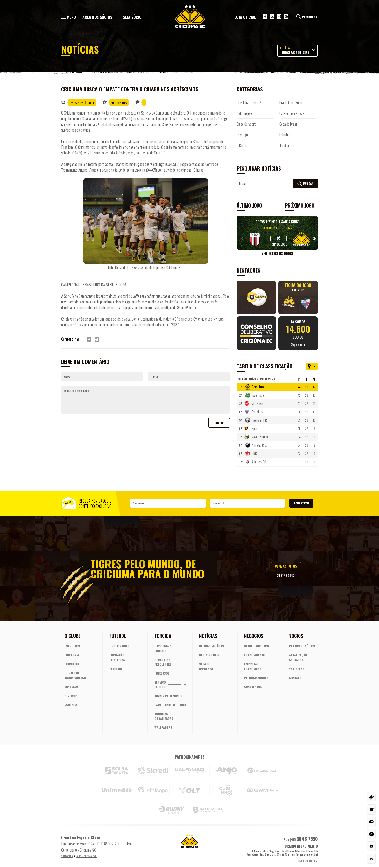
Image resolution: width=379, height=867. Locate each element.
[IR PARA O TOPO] (371, 859)
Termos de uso (67, 856)
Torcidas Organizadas (163, 716)
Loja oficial (245, 17)
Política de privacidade (86, 856)
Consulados (253, 686)
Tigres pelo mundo (168, 695)
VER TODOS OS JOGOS (277, 253)
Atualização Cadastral (298, 657)
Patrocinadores (256, 677)
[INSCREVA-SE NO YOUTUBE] (371, 846)
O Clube (241, 145)
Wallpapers (163, 727)
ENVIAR (219, 423)
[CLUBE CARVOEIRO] (371, 834)
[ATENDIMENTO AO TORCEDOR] (371, 822)
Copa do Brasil (288, 124)
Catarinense (244, 113)
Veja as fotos (286, 566)
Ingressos (162, 673)
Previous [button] (241, 238)
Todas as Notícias (295, 50)
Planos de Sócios (302, 646)
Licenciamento (254, 655)
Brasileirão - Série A (249, 102)
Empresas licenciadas (252, 666)
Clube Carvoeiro (246, 124)
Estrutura (285, 134)
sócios (298, 333)
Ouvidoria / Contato (162, 648)
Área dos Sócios (97, 17)
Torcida (284, 145)
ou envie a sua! (286, 575)
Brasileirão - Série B (291, 102)
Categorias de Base (291, 113)
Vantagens (296, 668)
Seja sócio (132, 17)
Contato (70, 704)
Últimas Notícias (211, 646)
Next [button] (313, 238)
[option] (277, 232)
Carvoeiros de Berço (170, 704)
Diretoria (71, 655)
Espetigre (243, 134)
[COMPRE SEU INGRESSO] (371, 797)
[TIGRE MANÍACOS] (371, 809)
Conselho (71, 664)
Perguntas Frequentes (163, 661)
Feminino (115, 668)
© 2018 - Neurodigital (308, 861)
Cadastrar (301, 503)
